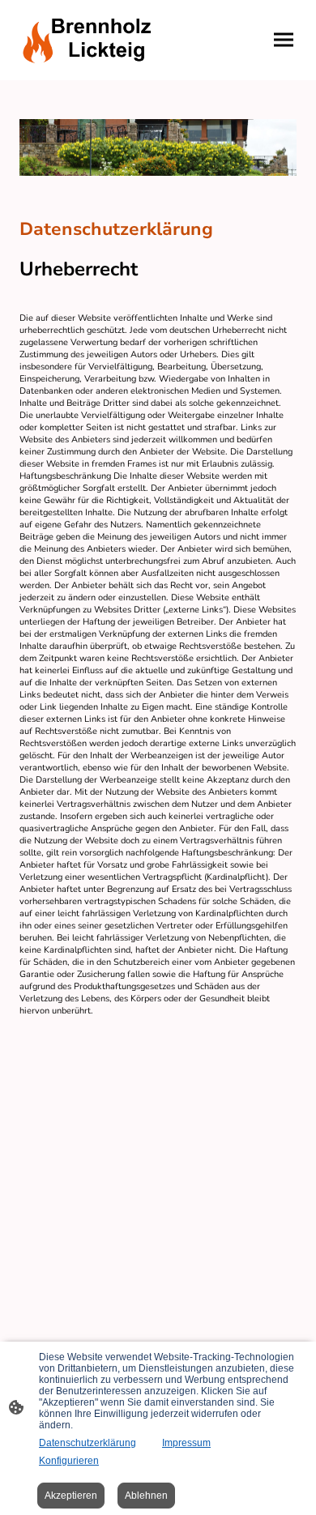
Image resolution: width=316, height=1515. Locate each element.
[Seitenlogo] (85, 40)
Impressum (186, 1443)
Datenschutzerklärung (87, 1443)
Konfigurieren (69, 1460)
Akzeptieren (71, 1495)
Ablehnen (146, 1495)
